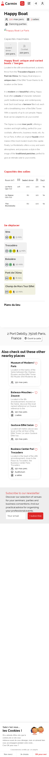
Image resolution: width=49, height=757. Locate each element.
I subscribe (35, 515)
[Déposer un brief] (29, 3)
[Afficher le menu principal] (35, 3)
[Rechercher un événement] (22, 3)
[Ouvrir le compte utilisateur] (42, 3)
